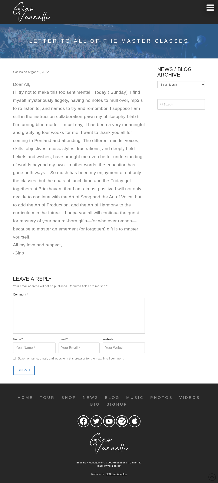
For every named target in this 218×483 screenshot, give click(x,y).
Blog (112, 397)
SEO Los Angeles (116, 474)
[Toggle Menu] (210, 7)
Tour (47, 397)
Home (25, 397)
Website (108, 339)
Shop (68, 397)
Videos (189, 397)
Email (63, 339)
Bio (95, 404)
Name (18, 339)
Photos (161, 397)
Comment (20, 294)
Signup (117, 404)
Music (135, 397)
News (91, 397)
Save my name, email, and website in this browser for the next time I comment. (71, 358)
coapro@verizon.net (108, 466)
